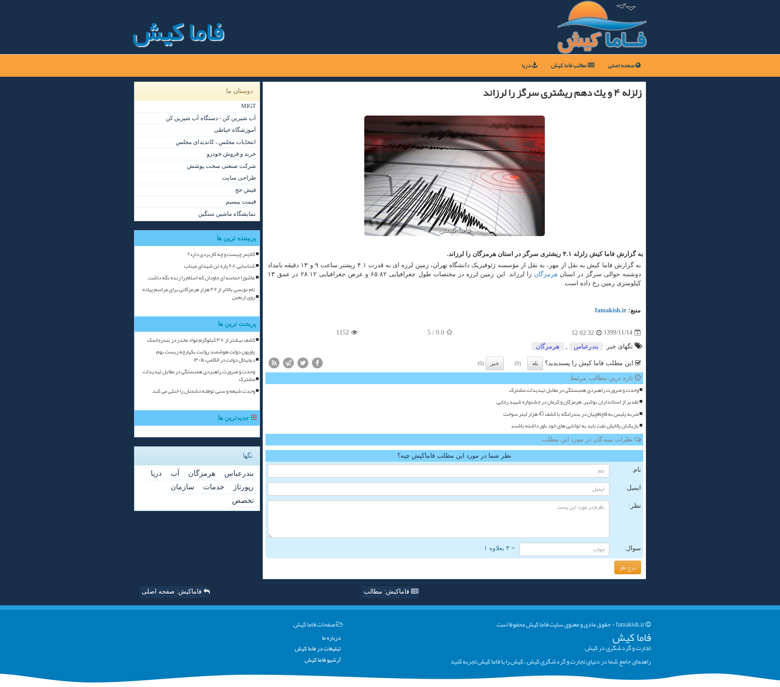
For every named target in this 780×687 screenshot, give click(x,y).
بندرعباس (586, 346)
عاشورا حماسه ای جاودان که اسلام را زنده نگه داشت (201, 278)
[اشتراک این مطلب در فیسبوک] (317, 362)
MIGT (248, 105)
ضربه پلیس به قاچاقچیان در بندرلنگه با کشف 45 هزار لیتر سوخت (571, 414)
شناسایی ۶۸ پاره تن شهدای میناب (219, 266)
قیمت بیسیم (241, 201)
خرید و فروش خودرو (231, 153)
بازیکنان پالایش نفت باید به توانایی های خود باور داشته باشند (575, 426)
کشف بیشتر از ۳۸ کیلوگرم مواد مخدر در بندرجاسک (201, 340)
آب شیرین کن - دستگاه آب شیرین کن (211, 118)
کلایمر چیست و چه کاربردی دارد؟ (221, 254)
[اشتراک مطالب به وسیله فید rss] (274, 362)
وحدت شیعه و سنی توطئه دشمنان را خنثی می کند (203, 391)
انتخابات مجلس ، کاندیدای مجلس (216, 142)
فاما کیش (178, 31)
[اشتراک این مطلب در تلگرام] (288, 362)
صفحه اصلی (622, 65)
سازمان (182, 487)
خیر (495, 363)
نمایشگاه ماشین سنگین (227, 213)
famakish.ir (611, 310)
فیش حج (245, 189)
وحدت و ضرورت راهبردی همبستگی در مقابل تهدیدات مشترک (574, 390)
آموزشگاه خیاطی (235, 129)
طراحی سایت (239, 177)
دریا (527, 65)
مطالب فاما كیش (569, 65)
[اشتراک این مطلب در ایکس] (303, 362)
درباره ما (331, 638)
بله (535, 363)
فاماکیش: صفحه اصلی (173, 591)
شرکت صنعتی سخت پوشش (221, 165)
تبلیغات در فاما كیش (318, 649)
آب (175, 473)
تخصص (243, 500)
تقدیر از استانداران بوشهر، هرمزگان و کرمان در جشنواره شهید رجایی (568, 402)
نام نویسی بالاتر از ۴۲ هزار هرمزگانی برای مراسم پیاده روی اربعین (199, 293)
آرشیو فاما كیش (323, 660)
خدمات (213, 487)
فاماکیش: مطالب (387, 591)
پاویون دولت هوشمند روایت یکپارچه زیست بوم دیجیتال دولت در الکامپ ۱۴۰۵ (205, 356)
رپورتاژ (243, 487)
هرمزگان (545, 274)
